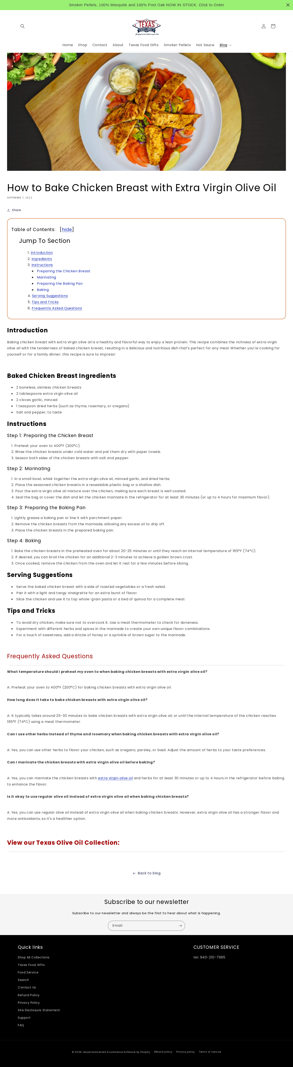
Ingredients (42, 258)
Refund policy (163, 1051)
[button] (22, 26)
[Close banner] (288, 5)
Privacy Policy (29, 1002)
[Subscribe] (180, 926)
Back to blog (149, 873)
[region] (146, 5)
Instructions (42, 264)
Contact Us (27, 987)
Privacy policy (185, 1051)
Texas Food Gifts (31, 965)
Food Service (28, 972)
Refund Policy (29, 995)
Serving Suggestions (50, 295)
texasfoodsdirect (94, 1052)
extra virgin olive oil (115, 778)
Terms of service (210, 1051)
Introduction (42, 252)
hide (67, 229)
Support (24, 1018)
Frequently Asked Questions (57, 308)
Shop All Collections (34, 957)
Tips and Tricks (45, 302)
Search (23, 980)
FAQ (21, 1025)
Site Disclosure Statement (39, 1010)
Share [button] (16, 210)
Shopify (145, 1052)
